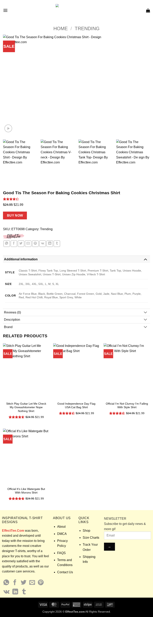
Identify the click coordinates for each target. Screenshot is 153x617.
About (61, 526)
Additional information (21, 259)
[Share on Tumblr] (57, 243)
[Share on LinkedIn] (49, 243)
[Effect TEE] (13, 236)
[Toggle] (145, 259)
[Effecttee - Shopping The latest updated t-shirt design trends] (76, 10)
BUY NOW (15, 215)
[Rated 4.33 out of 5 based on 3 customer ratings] (76, 199)
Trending (87, 28)
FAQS (61, 553)
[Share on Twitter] (21, 243)
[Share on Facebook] (14, 243)
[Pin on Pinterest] (35, 243)
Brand (8, 327)
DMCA (62, 533)
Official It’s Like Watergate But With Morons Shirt (26, 490)
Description (12, 319)
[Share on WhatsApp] (6, 243)
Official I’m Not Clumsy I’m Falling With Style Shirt (127, 405)
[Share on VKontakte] (42, 243)
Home (60, 28)
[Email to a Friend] (28, 243)
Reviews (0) (12, 312)
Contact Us (65, 572)
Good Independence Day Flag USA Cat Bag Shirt (76, 405)
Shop (86, 530)
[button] (5, 10)
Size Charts (91, 537)
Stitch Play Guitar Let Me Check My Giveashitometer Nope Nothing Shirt (26, 407)
